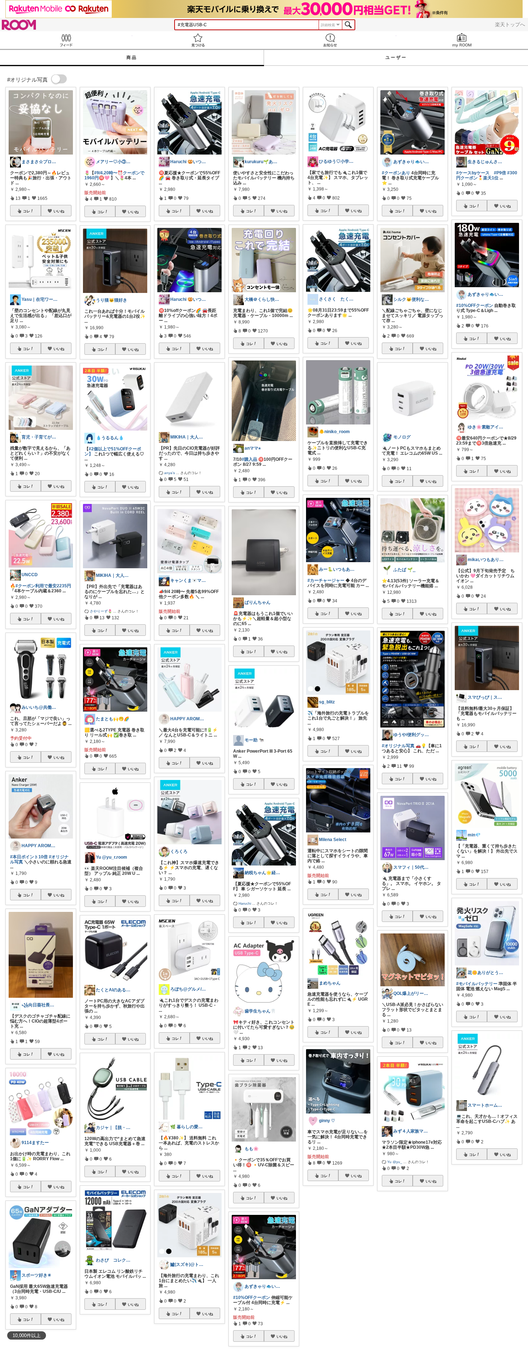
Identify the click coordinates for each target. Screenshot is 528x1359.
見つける (198, 40)
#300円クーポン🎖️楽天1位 (486, 175)
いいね (59, 211)
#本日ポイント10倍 (29, 856)
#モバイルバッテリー (476, 983)
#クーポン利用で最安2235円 (43, 585)
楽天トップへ (510, 24)
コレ (26, 211)
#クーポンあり (396, 172)
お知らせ (330, 40)
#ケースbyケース (473, 172)
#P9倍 (500, 172)
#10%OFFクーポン (251, 1297)
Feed (66, 40)
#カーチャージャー (325, 580)
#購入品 (249, 459)
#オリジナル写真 (398, 745)
